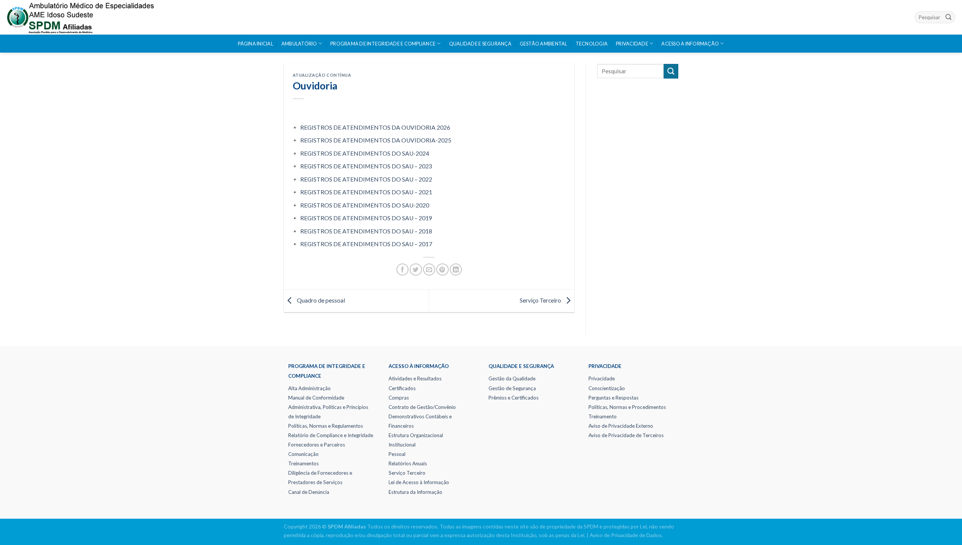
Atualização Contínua (322, 75)
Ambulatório (299, 44)
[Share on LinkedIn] (456, 269)
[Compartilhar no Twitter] (416, 269)
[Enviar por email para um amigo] (429, 269)
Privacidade (632, 44)
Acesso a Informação (690, 44)
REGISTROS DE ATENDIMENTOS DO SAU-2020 (364, 205)
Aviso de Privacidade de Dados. (626, 535)
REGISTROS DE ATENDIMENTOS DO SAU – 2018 (366, 231)
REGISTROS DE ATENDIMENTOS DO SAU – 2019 (366, 218)
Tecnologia (592, 44)
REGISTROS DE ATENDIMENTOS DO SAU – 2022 (366, 179)
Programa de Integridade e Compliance (383, 44)
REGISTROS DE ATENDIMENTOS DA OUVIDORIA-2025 (375, 140)
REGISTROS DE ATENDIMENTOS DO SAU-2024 (364, 153)
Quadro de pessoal (320, 300)
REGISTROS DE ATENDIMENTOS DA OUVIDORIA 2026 (375, 127)
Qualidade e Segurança (480, 44)
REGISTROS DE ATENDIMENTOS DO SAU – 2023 (366, 166)
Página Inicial (255, 44)
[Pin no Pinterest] (442, 269)
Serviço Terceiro (541, 300)
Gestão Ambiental (543, 44)
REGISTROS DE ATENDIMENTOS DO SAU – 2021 (366, 192)
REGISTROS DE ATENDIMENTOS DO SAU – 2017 (366, 244)
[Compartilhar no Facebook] (402, 269)
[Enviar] (948, 17)
